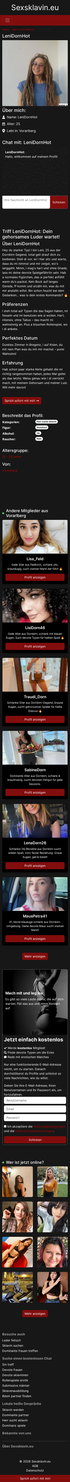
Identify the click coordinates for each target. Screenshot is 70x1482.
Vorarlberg (9, 470)
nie (38, 433)
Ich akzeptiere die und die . (34, 1129)
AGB (35, 1466)
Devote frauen (12, 1370)
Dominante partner (15, 1415)
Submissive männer (15, 1385)
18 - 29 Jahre (11, 456)
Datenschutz (35, 1470)
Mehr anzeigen (35, 956)
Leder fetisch (11, 1340)
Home (5, 29)
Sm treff (8, 1364)
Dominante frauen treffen (20, 1351)
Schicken (35, 1140)
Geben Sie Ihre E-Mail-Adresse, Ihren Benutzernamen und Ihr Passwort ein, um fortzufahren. (33, 1090)
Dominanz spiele (14, 1425)
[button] (35, 73)
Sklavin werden (13, 1410)
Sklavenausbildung (15, 1391)
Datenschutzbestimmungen (34, 1131)
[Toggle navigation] (7, 20)
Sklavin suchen (12, 1345)
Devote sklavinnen (15, 1375)
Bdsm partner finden (16, 1396)
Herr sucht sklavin (23, 29)
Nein (39, 438)
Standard (42, 427)
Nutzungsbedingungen (49, 1126)
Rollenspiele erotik (15, 1380)
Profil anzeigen (35, 577)
